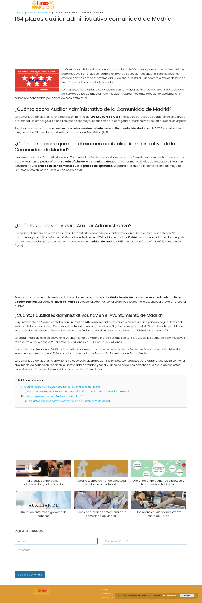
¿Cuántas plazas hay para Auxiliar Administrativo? (53, 396)
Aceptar (187, 595)
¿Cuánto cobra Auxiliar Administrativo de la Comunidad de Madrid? (62, 386)
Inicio (105, 589)
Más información (169, 596)
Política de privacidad (114, 597)
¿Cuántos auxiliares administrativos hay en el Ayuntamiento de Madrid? (70, 401)
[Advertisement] (101, 43)
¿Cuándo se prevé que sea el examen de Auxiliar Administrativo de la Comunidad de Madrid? (78, 391)
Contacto (107, 593)
